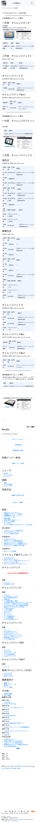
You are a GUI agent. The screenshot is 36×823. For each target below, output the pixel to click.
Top (2, 8)
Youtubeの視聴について (11, 619)
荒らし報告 (7, 695)
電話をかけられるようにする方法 (14, 607)
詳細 (30, 766)
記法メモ (6, 682)
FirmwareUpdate (9, 608)
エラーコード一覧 (9, 517)
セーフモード (8, 614)
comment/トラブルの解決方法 (13, 743)
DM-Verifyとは (8, 676)
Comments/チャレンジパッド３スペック (16, 731)
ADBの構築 (7, 518)
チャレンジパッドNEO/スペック (13, 707)
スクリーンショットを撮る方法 (13, 530)
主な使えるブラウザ (10, 539)
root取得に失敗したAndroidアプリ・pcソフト (18, 602)
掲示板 (6, 473)
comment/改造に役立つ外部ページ (14, 723)
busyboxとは (8, 673)
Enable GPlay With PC (11, 559)
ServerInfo (7, 719)
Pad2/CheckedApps (9, 715)
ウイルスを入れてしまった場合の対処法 (16, 605)
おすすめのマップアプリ (11, 596)
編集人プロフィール (10, 684)
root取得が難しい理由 (11, 601)
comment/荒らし (9, 739)
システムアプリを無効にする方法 (14, 545)
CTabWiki (17, 3)
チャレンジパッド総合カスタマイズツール (16, 560)
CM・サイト (7, 476)
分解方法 (6, 599)
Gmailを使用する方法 (10, 598)
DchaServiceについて (10, 633)
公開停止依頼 (8, 693)
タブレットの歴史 (9, 521)
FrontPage (7, 702)
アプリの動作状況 (9, 616)
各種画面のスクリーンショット (13, 515)
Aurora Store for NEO (11, 562)
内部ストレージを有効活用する (13, 541)
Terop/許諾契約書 (10, 746)
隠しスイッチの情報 (10, 551)
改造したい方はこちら (18, 495)
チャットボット (8, 486)
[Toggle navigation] (31, 3)
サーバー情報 (8, 687)
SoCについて (8, 611)
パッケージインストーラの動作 (13, 542)
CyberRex (9, 816)
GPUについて (8, 613)
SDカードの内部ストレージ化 (13, 636)
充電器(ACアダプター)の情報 (13, 514)
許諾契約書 (18, 445)
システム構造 (8, 610)
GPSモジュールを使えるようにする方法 (16, 604)
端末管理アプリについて (11, 637)
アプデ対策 (7, 523)
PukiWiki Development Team (20, 819)
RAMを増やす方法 (9, 584)
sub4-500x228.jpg (18, 766)
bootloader (7, 651)
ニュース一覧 (8, 475)
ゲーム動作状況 (8, 617)
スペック (6, 582)
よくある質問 (8, 484)
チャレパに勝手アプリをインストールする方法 (18, 524)
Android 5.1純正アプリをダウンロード (16, 564)
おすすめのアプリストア (11, 532)
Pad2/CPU (7, 735)
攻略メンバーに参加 (18, 463)
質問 (5, 483)
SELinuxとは (8, 674)
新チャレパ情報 (18, 502)
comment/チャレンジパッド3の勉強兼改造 (16, 727)
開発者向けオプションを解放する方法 (15, 544)
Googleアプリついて (10, 656)
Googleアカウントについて (12, 634)
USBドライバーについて (11, 512)
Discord (6, 711)
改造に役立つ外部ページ (11, 520)
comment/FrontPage (10, 704)
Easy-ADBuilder (9, 557)
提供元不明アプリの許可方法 (13, 741)
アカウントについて (10, 653)
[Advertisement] (18, 789)
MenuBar (6, 685)
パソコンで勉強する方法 (11, 533)
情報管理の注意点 (18, 450)
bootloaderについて (10, 631)
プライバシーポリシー (18, 439)
